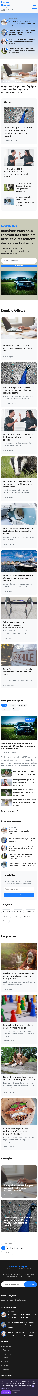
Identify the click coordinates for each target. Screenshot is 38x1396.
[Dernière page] (16, 1253)
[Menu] (34, 6)
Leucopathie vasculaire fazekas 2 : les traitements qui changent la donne (18, 531)
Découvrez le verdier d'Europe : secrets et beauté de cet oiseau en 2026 (24, 802)
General (16, 916)
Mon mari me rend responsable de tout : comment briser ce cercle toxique (22, 41)
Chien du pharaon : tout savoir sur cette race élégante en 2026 (19, 1078)
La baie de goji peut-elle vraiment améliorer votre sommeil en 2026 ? (15, 1131)
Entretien (16, 709)
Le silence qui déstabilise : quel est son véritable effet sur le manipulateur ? (19, 976)
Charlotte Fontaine (9, 403)
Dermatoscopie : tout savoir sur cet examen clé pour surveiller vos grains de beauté (22, 32)
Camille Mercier (8, 544)
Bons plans (21, 705)
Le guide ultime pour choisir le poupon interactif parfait (18, 1026)
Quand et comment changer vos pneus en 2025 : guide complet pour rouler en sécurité (18, 746)
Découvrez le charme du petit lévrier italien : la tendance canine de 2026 (24, 792)
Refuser (16, 1392)
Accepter (6, 1392)
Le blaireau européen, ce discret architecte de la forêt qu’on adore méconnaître (22, 50)
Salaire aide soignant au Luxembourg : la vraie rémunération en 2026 (13, 625)
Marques (27, 916)
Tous (4, 705)
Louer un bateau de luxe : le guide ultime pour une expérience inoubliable (18, 578)
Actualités (20, 81)
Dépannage (6, 709)
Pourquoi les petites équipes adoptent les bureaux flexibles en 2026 (22, 23)
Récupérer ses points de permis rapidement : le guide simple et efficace (17, 672)
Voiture (5, 921)
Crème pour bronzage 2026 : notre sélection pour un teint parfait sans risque (23, 782)
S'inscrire (19, 266)
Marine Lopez (9, 81)
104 (22, 1248)
